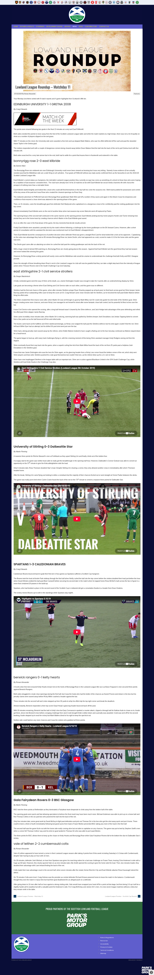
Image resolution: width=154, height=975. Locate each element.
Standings (40, 26)
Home (16, 26)
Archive (67, 26)
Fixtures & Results (27, 26)
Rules (81, 26)
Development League (54, 26)
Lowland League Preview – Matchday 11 (28, 896)
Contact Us (104, 26)
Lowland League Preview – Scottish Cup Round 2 (122, 896)
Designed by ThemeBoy (135, 960)
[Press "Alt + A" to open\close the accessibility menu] (151, 972)
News (75, 26)
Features (137, 94)
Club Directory (91, 26)
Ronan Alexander (30, 94)
